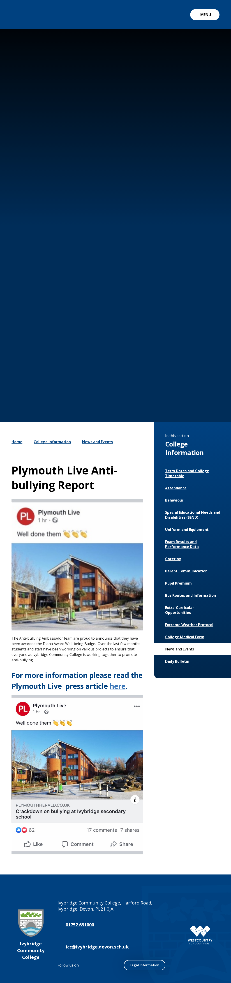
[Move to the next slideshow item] (173, 377)
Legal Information (144, 965)
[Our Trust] (200, 935)
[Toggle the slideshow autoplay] (187, 377)
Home (17, 441)
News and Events (97, 441)
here (117, 686)
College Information (52, 441)
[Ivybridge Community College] (22, 14)
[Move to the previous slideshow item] (160, 377)
